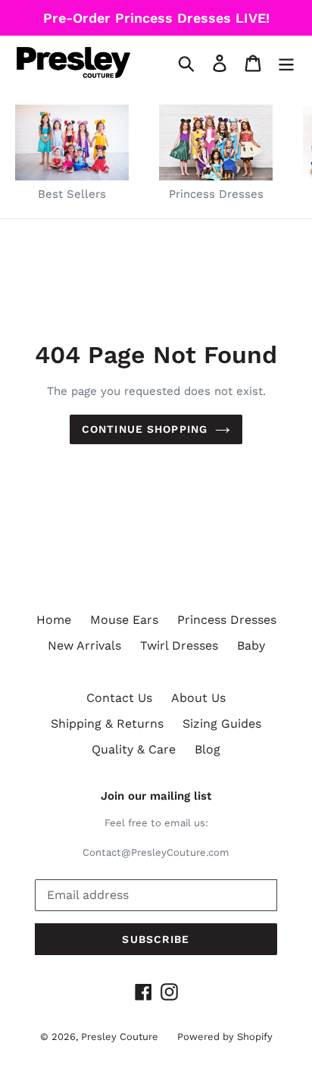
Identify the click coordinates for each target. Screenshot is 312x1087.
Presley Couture (119, 1036)
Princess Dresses (226, 619)
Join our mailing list (156, 796)
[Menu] (286, 62)
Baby (251, 645)
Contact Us (119, 698)
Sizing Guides (222, 723)
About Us (198, 698)
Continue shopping (144, 429)
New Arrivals (84, 645)
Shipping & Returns (107, 723)
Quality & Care (134, 749)
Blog (207, 749)
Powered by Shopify (225, 1036)
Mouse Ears (124, 619)
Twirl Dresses (179, 645)
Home (53, 619)
